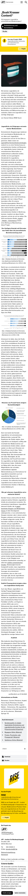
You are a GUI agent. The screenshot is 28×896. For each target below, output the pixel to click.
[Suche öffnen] (26, 2)
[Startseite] (7, 2)
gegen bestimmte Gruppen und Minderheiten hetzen (13, 508)
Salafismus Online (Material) (14, 740)
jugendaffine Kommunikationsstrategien (13, 143)
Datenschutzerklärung (8, 888)
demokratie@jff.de (11, 849)
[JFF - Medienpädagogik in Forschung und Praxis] (7, 831)
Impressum (4, 854)
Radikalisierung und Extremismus (11, 27)
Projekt (24, 49)
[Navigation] (21, 2)
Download (7, 756)
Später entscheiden (20, 893)
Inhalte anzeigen (7, 893)
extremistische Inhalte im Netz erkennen (14, 652)
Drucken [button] (7, 760)
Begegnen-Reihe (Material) (13, 732)
